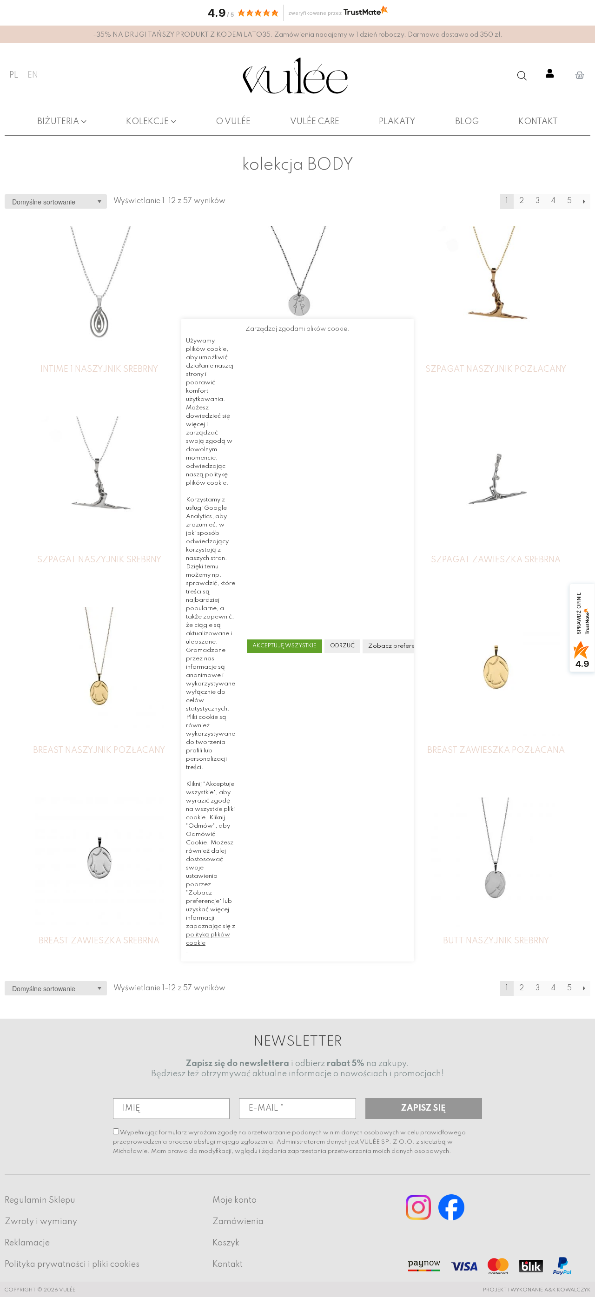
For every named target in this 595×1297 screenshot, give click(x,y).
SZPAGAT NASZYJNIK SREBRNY (99, 560)
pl (13, 75)
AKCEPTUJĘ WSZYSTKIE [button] (284, 646)
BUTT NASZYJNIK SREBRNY (496, 941)
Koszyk (225, 1243)
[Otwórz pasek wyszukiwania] (522, 75)
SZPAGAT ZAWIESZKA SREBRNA (496, 560)
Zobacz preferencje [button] (397, 646)
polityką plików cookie (208, 939)
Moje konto (234, 1200)
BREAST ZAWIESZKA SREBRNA (99, 941)
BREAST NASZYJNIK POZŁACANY (99, 750)
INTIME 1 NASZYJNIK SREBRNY (99, 369)
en (32, 75)
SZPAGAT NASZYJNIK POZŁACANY (495, 369)
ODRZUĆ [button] (342, 646)
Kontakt (227, 1264)
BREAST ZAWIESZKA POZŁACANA (496, 750)
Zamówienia (238, 1222)
